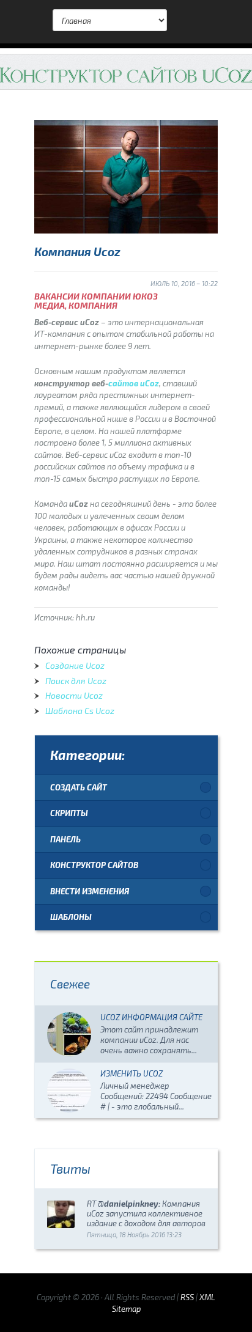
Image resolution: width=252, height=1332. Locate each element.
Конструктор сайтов (94, 865)
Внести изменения (89, 891)
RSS (187, 1297)
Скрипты (69, 813)
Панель (65, 839)
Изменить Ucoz (131, 1073)
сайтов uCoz (133, 383)
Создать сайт (78, 787)
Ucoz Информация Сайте (151, 1017)
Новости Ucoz (74, 695)
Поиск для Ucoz (75, 680)
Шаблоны (71, 917)
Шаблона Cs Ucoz (79, 710)
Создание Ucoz (75, 665)
